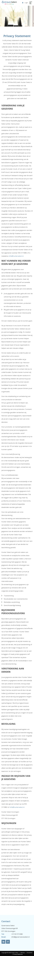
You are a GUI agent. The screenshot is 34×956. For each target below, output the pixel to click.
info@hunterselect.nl (16, 256)
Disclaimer (29, 952)
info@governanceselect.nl (20, 937)
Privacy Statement (18, 954)
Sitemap (22, 952)
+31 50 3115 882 (17, 934)
